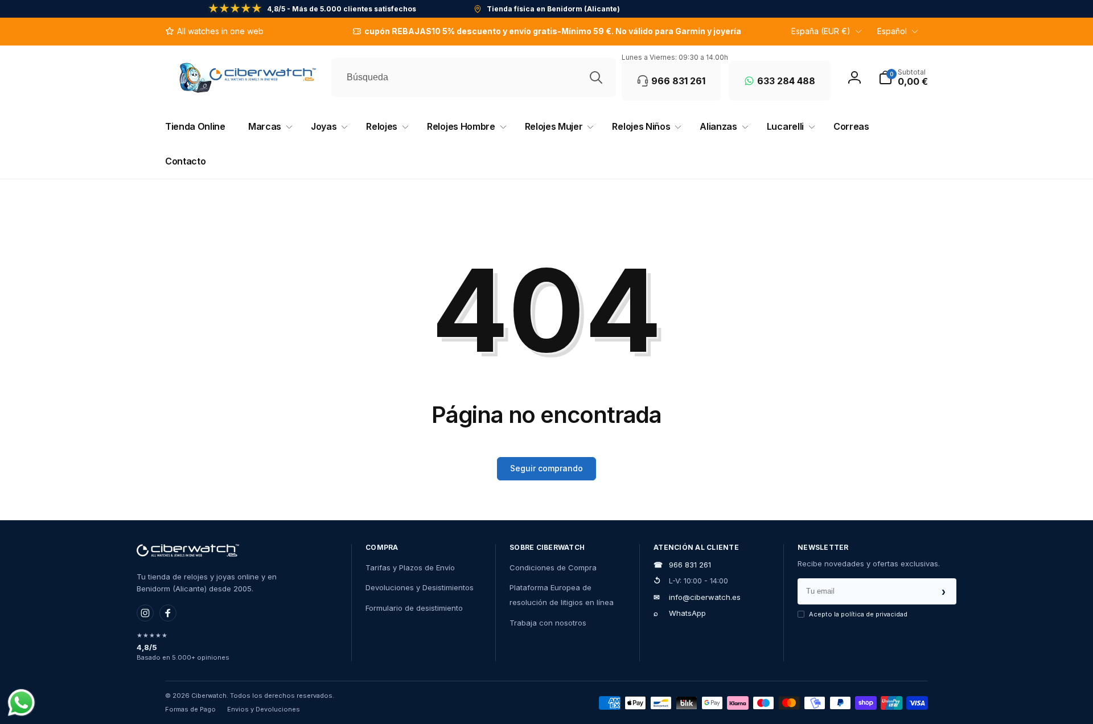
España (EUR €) (820, 31)
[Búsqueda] (596, 77)
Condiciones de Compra (553, 567)
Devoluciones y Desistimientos (419, 587)
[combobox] (473, 77)
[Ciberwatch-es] (188, 550)
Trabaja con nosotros (547, 622)
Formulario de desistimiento (414, 607)
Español (892, 31)
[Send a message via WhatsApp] (21, 702)
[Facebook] (167, 613)
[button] (903, 77)
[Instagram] (145, 613)
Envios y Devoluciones (263, 709)
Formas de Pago (190, 709)
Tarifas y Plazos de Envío (410, 567)
